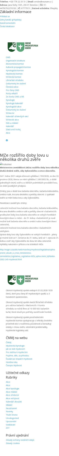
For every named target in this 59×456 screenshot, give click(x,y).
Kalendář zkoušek (14, 401)
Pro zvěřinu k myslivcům (17, 352)
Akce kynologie (12, 388)
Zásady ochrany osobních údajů (20, 440)
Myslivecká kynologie (15, 345)
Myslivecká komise (14, 73)
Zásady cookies (13, 443)
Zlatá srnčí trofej (13, 129)
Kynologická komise (15, 70)
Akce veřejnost (12, 398)
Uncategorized (12, 418)
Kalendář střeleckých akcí (17, 116)
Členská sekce (12, 87)
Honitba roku (11, 362)
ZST (7, 428)
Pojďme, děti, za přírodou (17, 355)
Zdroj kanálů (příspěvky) (10, 19)
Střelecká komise (13, 77)
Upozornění (11, 421)
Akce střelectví (12, 395)
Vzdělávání (10, 424)
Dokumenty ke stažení (16, 83)
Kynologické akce (13, 106)
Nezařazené (11, 408)
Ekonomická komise (15, 63)
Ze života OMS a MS (15, 96)
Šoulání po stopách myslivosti (19, 359)
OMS (8, 57)
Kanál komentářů (8, 23)
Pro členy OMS (12, 90)
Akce (8, 133)
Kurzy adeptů (12, 93)
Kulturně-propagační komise (18, 67)
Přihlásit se (5, 16)
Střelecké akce (12, 119)
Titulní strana (11, 414)
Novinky (9, 411)
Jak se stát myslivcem (15, 349)
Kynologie (10, 100)
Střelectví (10, 113)
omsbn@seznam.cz (42, 1)
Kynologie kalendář (14, 103)
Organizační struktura (15, 60)
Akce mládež (11, 392)
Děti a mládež (12, 123)
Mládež (9, 405)
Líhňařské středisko (14, 80)
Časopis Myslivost (14, 365)
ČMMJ (8, 342)
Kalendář (10, 126)
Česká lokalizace (7, 26)
